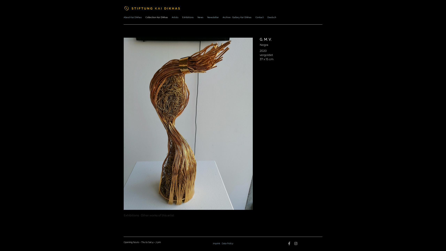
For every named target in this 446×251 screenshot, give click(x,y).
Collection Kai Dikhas (156, 17)
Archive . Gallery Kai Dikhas (237, 17)
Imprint (216, 243)
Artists (175, 17)
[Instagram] (295, 243)
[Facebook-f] (289, 243)
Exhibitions (188, 17)
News (200, 17)
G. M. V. (266, 39)
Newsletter (213, 17)
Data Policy (227, 243)
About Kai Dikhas (133, 17)
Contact (259, 17)
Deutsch (271, 17)
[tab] (131, 215)
